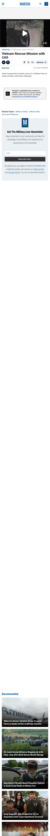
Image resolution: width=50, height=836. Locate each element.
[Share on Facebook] (24, 62)
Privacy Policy (14, 172)
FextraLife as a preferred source (24, 96)
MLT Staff (6, 68)
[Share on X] (28, 62)
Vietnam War (6, 49)
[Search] (40, 4)
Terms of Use (38, 169)
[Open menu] (3, 4)
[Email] (33, 62)
